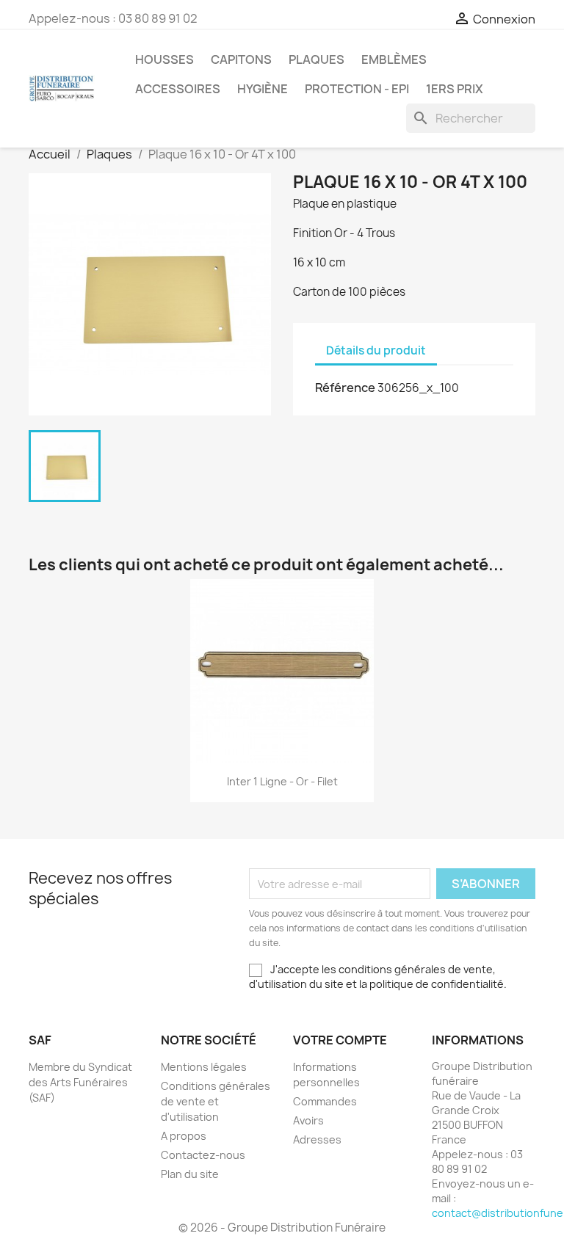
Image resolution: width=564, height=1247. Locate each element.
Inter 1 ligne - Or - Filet (282, 781)
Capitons (241, 59)
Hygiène (262, 89)
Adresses (317, 1139)
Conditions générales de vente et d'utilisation (215, 1101)
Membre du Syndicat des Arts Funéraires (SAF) (80, 1082)
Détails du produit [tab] (376, 350)
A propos (183, 1136)
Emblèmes (394, 59)
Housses (164, 59)
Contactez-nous (203, 1155)
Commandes (325, 1101)
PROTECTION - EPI (357, 89)
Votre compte (340, 1040)
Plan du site (190, 1174)
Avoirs (308, 1120)
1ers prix (454, 89)
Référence (345, 387)
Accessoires (177, 89)
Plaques (316, 59)
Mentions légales (204, 1067)
